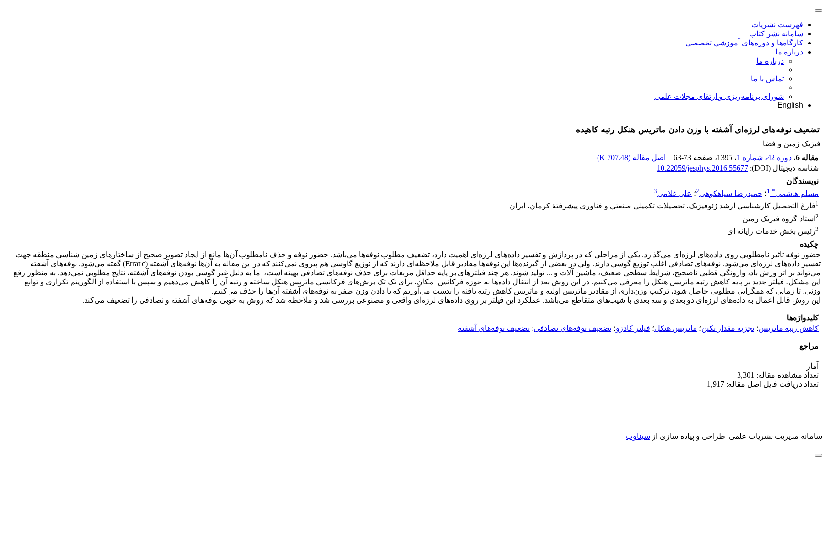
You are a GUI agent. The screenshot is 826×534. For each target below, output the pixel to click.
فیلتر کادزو (633, 328)
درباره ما (789, 52)
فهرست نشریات (777, 25)
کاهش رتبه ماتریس (789, 328)
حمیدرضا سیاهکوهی (730, 193)
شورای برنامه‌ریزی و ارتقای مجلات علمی (719, 96)
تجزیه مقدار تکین (727, 328)
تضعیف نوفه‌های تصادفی (572, 328)
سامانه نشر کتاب (776, 34)
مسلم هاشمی (795, 193)
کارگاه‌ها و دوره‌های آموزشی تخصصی (744, 43)
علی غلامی (674, 193)
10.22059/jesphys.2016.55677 (702, 168)
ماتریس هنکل (675, 328)
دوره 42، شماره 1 (764, 157)
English (790, 105)
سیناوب (638, 436)
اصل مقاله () (632, 157)
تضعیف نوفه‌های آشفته (494, 328)
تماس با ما (767, 79)
